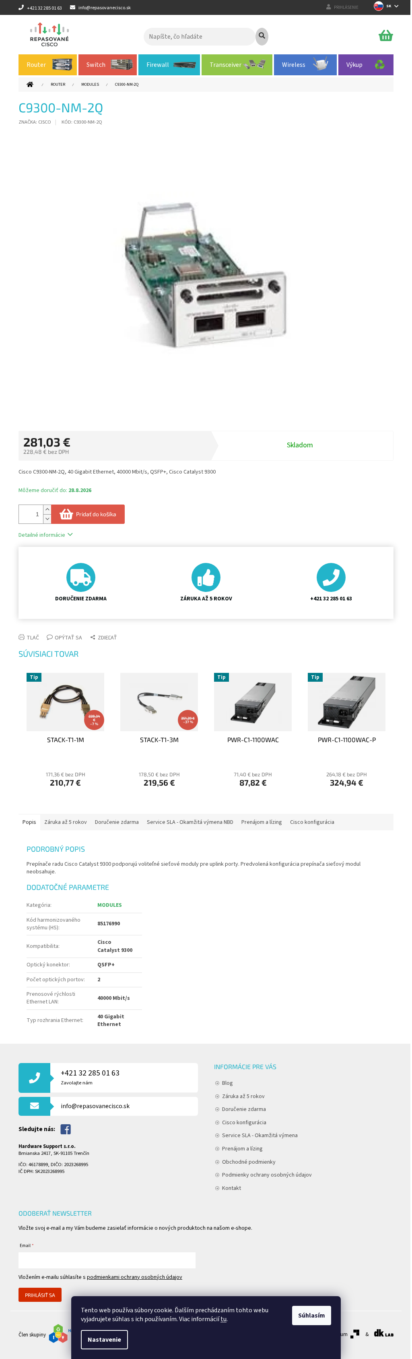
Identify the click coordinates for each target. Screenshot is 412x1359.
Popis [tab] (29, 822)
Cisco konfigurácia (244, 1123)
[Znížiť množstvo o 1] (47, 518)
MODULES (109, 905)
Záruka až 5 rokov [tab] (65, 822)
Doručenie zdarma (244, 1109)
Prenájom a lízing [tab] (261, 822)
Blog (227, 1083)
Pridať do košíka (96, 514)
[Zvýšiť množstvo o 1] (47, 509)
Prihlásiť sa (40, 1295)
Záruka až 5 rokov (243, 1096)
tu (223, 1319)
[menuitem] (48, 64)
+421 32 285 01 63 (90, 1076)
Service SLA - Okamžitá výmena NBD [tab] (190, 822)
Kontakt (231, 1188)
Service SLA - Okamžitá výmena (260, 1135)
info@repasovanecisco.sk (95, 1106)
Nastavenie (104, 1339)
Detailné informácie (42, 535)
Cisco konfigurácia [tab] (312, 822)
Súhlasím (311, 1315)
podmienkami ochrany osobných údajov (134, 1277)
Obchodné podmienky (249, 1162)
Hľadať (261, 37)
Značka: (35, 122)
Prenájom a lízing (242, 1149)
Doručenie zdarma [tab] (117, 822)
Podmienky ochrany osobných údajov (267, 1175)
